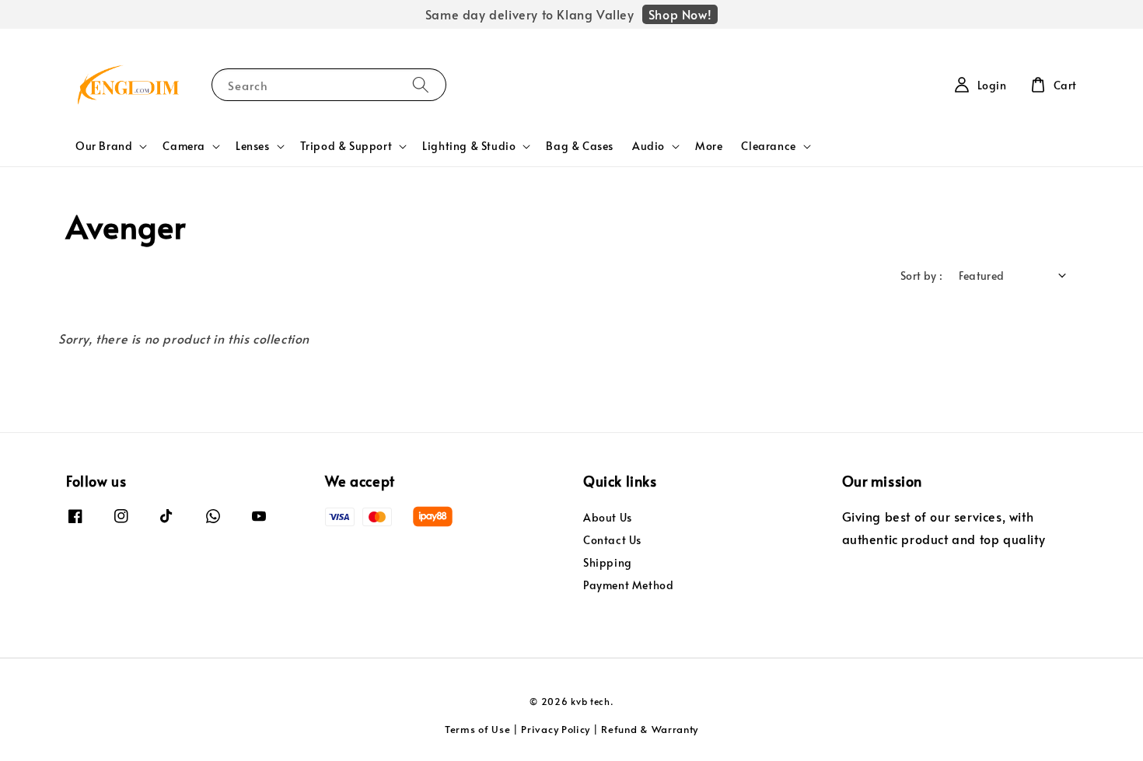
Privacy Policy (555, 729)
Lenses (253, 146)
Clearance (768, 146)
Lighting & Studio (469, 146)
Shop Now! (679, 14)
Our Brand (103, 146)
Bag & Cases (579, 145)
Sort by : (921, 275)
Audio (648, 146)
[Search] (421, 84)
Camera (184, 146)
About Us (607, 518)
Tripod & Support (346, 146)
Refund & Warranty (649, 729)
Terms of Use (477, 729)
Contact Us (612, 539)
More (708, 145)
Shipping (607, 562)
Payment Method (628, 585)
